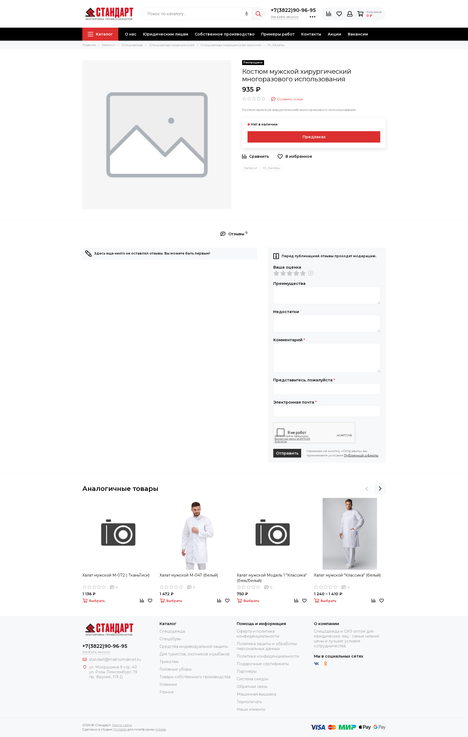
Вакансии (358, 34)
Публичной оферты (361, 455)
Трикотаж (169, 661)
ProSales (119, 729)
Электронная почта (295, 402)
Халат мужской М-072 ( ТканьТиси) (116, 575)
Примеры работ (278, 34)
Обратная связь (252, 686)
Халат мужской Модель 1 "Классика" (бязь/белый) (272, 578)
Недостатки (286, 312)
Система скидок (252, 679)
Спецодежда (172, 631)
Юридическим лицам (165, 34)
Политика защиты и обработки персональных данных (267, 646)
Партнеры (246, 671)
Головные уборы (175, 669)
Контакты (311, 34)
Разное (167, 692)
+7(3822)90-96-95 (293, 10)
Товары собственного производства (195, 676)
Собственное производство (225, 34)
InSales (160, 729)
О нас (130, 34)
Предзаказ (314, 136)
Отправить (287, 453)
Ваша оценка (287, 267)
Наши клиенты (251, 709)
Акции (334, 34)
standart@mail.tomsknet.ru (115, 659)
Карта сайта (122, 725)
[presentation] (366, 488)
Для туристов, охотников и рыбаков (194, 654)
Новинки (168, 684)
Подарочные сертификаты (263, 663)
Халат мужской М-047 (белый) (189, 575)
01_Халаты (271, 168)
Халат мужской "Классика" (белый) (347, 575)
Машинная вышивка (256, 694)
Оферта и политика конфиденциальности (258, 634)
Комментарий (289, 340)
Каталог (104, 34)
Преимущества (289, 283)
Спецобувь (170, 638)
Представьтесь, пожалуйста (304, 380)
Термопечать (249, 701)
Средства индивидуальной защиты (194, 646)
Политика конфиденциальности (268, 656)
